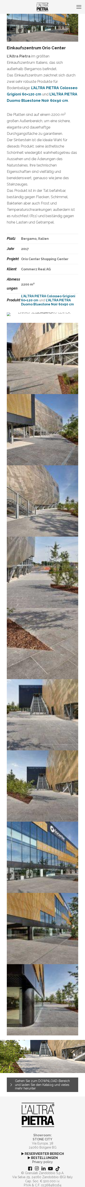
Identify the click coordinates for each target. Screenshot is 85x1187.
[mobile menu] (79, 7)
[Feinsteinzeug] (42, 6)
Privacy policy (42, 1162)
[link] (38, 1115)
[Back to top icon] (75, 1177)
